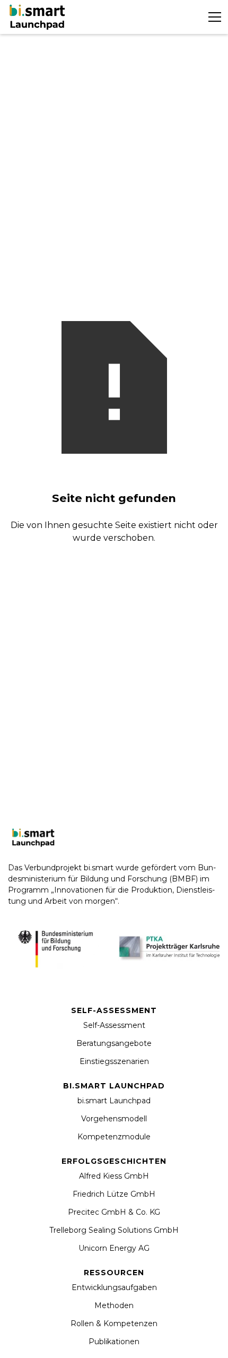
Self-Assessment (114, 1025)
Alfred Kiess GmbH (114, 1176)
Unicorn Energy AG (114, 1248)
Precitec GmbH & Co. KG (114, 1212)
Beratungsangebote (114, 1043)
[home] (39, 17)
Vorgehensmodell (114, 1118)
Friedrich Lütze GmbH (114, 1194)
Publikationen (114, 1341)
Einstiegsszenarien (114, 1061)
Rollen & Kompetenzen (114, 1323)
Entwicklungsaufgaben (114, 1287)
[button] (212, 17)
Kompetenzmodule (114, 1136)
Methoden (114, 1305)
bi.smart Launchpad (114, 1100)
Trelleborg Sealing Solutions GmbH (114, 1230)
